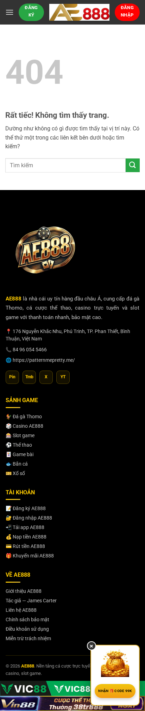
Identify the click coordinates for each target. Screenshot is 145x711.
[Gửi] (133, 165)
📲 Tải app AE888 (25, 527)
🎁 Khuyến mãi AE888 (30, 555)
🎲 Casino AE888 (24, 426)
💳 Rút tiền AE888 (25, 546)
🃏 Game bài (19, 454)
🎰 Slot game (20, 435)
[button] (9, 12)
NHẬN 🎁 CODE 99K (115, 691)
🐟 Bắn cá (17, 464)
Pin (12, 376)
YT (63, 376)
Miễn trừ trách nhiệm (28, 638)
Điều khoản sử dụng (27, 629)
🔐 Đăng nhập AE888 (29, 518)
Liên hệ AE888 (21, 610)
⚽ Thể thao (19, 445)
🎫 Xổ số (15, 473)
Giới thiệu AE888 (24, 591)
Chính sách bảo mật (27, 619)
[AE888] (79, 12)
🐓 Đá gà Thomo (24, 416)
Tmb (29, 376)
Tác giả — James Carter (31, 600)
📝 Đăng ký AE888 (26, 508)
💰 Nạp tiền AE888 (26, 537)
